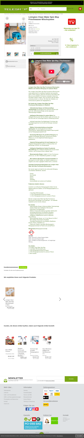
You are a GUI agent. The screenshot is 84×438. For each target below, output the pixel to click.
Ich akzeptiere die (46, 380)
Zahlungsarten (7, 390)
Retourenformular (28, 397)
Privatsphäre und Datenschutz (11, 399)
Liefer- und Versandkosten (10, 394)
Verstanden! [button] (79, 435)
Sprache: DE (70, 8)
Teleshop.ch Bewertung (29, 401)
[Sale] (71, 44)
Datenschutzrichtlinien (50, 380)
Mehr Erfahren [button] (59, 435)
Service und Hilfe (28, 394)
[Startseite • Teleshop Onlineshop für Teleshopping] (16, 8)
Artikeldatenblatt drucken (13, 61)
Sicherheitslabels (28, 392)
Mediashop (38, 28)
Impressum (6, 403)
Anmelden (71, 379)
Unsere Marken (27, 399)
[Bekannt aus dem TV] (71, 25)
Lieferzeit (6, 392)
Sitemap (25, 390)
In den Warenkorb (45, 53)
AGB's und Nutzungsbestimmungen (12, 397)
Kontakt (6, 401)
